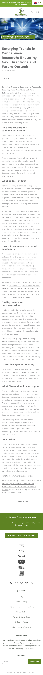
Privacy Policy (21, 612)
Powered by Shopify (29, 672)
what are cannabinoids (28, 288)
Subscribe (34, 661)
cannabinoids (15, 285)
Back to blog (23, 501)
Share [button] (6, 78)
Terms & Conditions (21, 617)
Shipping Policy (21, 622)
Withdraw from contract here (21, 607)
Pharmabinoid (17, 672)
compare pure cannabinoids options (18, 484)
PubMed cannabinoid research (15, 372)
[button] (4, 12)
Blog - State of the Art (21, 627)
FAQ (21, 597)
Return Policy (21, 602)
